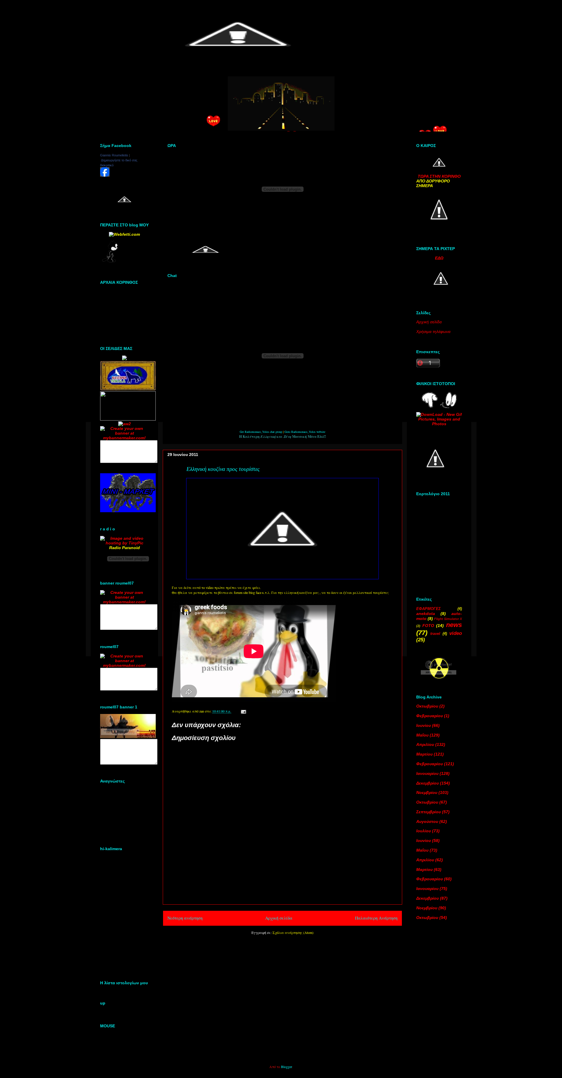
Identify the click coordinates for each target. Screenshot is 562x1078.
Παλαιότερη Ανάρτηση (376, 918)
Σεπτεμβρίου (428, 811)
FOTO (428, 625)
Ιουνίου (423, 725)
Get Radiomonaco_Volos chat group (261, 432)
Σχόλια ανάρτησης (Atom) (293, 932)
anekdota (425, 613)
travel (435, 634)
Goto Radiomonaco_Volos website (305, 432)
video (455, 633)
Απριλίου (425, 744)
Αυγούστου (427, 821)
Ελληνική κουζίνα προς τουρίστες (223, 469)
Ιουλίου (423, 830)
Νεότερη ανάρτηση (185, 918)
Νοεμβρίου (426, 792)
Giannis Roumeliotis (114, 155)
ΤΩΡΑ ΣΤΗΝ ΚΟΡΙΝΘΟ (439, 176)
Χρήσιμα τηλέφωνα (433, 331)
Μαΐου (422, 735)
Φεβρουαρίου (429, 715)
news (454, 624)
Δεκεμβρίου (427, 783)
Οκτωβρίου (427, 706)
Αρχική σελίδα (278, 918)
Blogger (286, 1066)
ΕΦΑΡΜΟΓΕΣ (428, 609)
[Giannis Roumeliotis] (104, 175)
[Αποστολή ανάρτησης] (242, 711)
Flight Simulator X (448, 619)
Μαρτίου (424, 754)
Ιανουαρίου (427, 773)
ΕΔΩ (439, 258)
